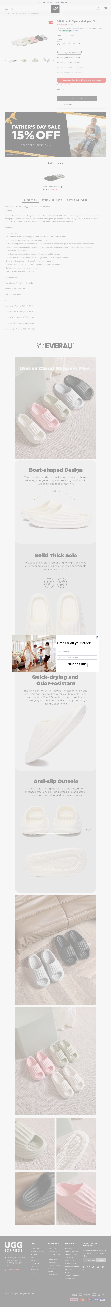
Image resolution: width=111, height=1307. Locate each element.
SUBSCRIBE (77, 664)
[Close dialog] (97, 637)
